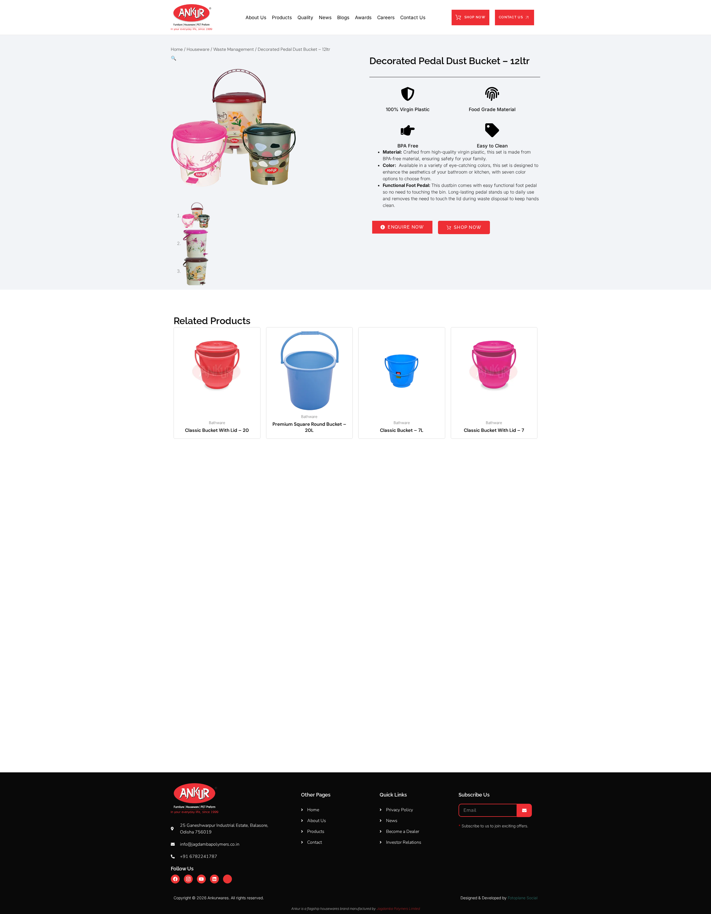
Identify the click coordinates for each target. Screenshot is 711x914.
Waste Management (233, 49)
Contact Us (412, 17)
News (325, 17)
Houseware (198, 49)
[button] (263, 58)
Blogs (343, 17)
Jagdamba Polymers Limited (398, 909)
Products (282, 17)
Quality (305, 17)
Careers (386, 17)
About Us (256, 17)
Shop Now (474, 17)
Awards (363, 17)
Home (177, 49)
